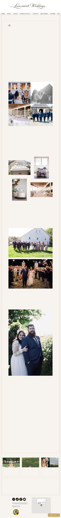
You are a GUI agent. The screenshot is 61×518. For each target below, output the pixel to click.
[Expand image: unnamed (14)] (42, 93)
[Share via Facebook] (9, 445)
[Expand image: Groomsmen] (42, 115)
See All (57, 455)
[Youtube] (24, 499)
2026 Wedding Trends (28, 469)
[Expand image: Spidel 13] (19, 115)
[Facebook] (20, 499)
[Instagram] (13, 499)
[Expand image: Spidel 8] (19, 168)
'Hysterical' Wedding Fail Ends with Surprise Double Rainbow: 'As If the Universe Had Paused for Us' (49, 470)
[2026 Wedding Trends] (30, 462)
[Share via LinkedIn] (14, 445)
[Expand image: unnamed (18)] (19, 93)
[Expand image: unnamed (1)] (19, 190)
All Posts (4, 17)
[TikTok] (17, 499)
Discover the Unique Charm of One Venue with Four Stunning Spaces (10, 470)
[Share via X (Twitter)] (12, 445)
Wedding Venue (12, 17)
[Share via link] (17, 445)
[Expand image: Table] (41, 190)
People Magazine (20, 17)
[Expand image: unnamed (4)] (41, 168)
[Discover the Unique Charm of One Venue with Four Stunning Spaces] (11, 462)
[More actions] (52, 25)
